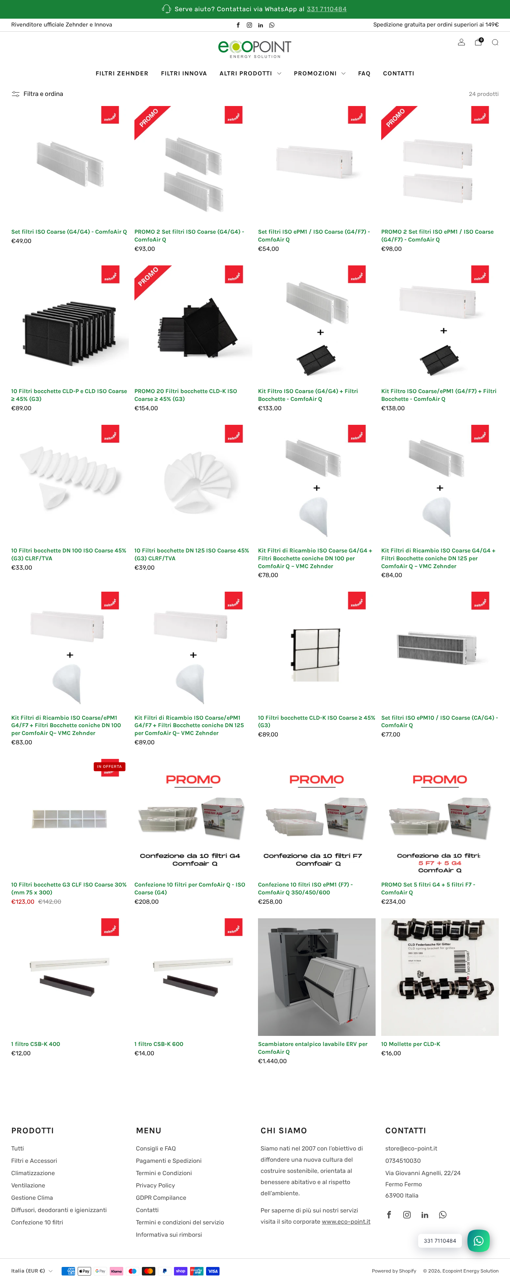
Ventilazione (28, 1185)
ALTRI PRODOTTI (246, 73)
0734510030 (403, 1160)
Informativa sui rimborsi (169, 1234)
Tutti (17, 1148)
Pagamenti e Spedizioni (169, 1160)
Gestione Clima (32, 1197)
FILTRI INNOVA (184, 73)
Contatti (147, 1210)
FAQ (364, 73)
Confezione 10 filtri (37, 1222)
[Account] (461, 42)
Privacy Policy (155, 1185)
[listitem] (255, 9)
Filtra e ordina (43, 93)
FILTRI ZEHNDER (122, 73)
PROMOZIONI (315, 73)
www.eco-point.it (346, 1221)
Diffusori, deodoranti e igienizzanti (59, 1210)
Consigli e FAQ (156, 1148)
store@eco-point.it (411, 1148)
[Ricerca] (495, 42)
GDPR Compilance (161, 1197)
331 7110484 (327, 9)
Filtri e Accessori (34, 1160)
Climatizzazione (33, 1173)
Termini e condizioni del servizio (180, 1222)
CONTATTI (398, 73)
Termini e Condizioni (164, 1173)
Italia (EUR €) (28, 1271)
